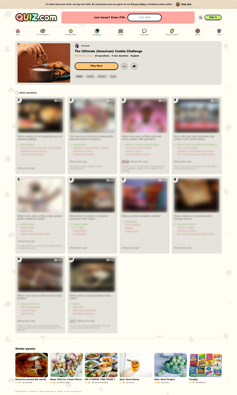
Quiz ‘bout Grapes (164, 379)
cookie (90, 76)
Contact (32, 391)
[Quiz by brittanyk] (77, 45)
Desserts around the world (30, 379)
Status (60, 391)
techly (130, 382)
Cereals (193, 379)
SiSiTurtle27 (63, 382)
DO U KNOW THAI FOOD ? (100, 379)
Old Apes (21, 391)
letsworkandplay (100, 382)
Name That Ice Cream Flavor (66, 379)
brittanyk (85, 45)
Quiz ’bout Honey (129, 379)
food (113, 76)
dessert (102, 76)
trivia (79, 76)
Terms (42, 391)
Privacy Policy (138, 4)
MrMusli (200, 382)
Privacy (50, 391)
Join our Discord (73, 391)
